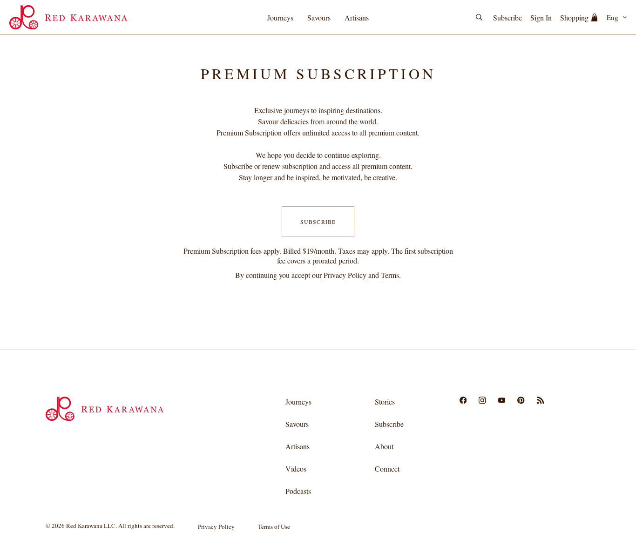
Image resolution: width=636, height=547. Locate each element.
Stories (385, 401)
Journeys (280, 17)
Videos (295, 468)
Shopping (574, 17)
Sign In (541, 17)
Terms (390, 275)
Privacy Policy (345, 275)
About (384, 446)
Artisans (357, 17)
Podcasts (298, 491)
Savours (319, 17)
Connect (387, 468)
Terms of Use (274, 526)
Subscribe (507, 17)
